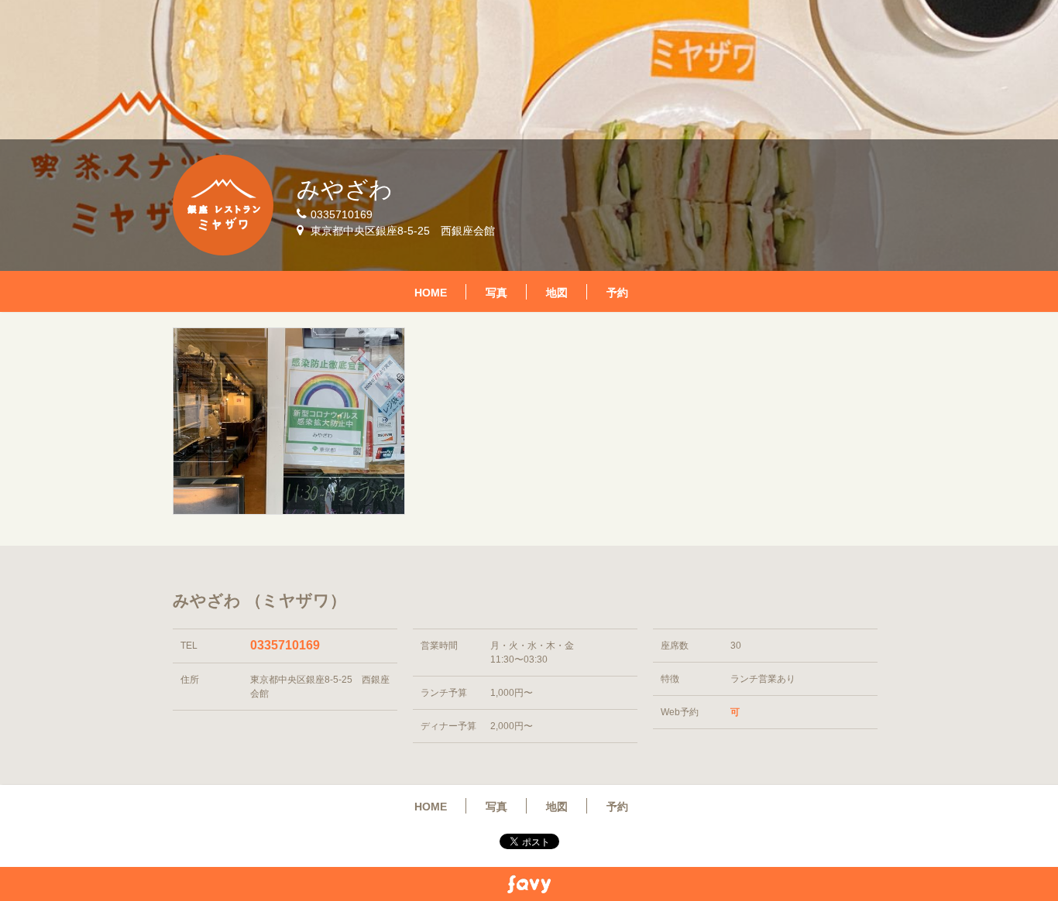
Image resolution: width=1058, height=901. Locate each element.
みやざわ (345, 189)
